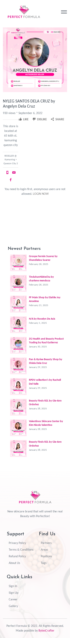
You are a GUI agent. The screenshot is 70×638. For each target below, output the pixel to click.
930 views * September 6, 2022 (22, 113)
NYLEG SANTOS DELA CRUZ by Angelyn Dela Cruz (29, 104)
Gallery (13, 606)
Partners (46, 543)
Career (13, 599)
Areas (44, 549)
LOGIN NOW (41, 194)
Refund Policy (17, 556)
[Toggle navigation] (64, 12)
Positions (46, 556)
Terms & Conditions (21, 549)
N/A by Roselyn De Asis (42, 318)
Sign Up (13, 592)
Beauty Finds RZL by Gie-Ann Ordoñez (45, 402)
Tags (43, 563)
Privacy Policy (17, 543)
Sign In (13, 586)
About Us (14, 563)
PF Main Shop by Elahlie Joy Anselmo (44, 299)
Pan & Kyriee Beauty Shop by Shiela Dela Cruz (45, 361)
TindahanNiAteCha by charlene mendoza (41, 279)
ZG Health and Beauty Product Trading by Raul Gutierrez (46, 340)
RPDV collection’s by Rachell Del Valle (45, 382)
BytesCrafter (46, 630)
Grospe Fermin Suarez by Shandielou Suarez (43, 258)
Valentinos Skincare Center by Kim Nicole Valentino (46, 423)
